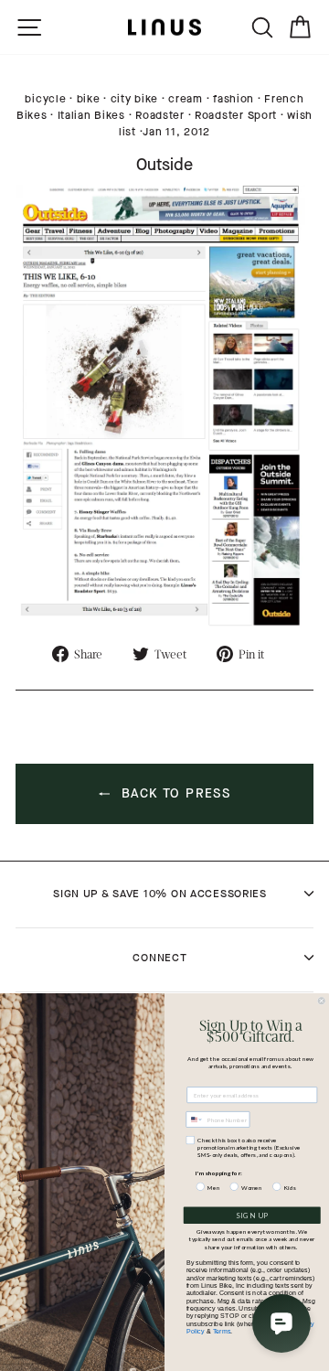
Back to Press (174, 793)
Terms (222, 1330)
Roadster (160, 115)
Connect (159, 957)
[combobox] (194, 1120)
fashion (233, 98)
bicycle (45, 98)
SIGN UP (252, 1215)
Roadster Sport (236, 115)
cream (185, 98)
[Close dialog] (321, 1001)
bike (89, 98)
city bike (134, 98)
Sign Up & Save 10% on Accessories (160, 893)
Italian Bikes (91, 115)
